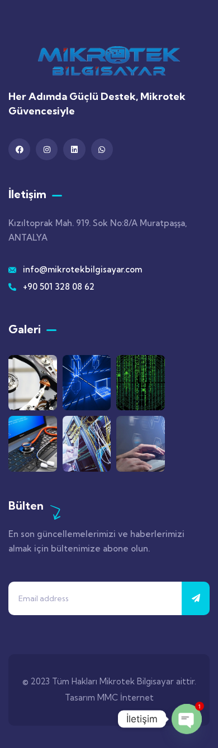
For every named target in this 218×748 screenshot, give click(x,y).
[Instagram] (47, 149)
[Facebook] (19, 149)
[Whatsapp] (102, 149)
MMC (107, 697)
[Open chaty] (187, 719)
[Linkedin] (74, 149)
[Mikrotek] (109, 61)
